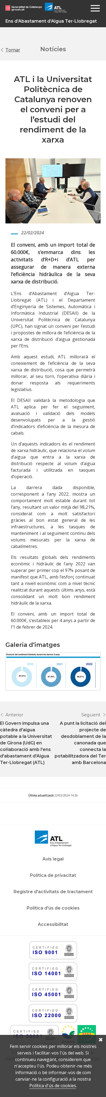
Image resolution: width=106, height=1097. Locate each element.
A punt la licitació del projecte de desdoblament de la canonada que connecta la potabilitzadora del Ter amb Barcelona (80, 743)
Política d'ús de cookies (52, 1086)
